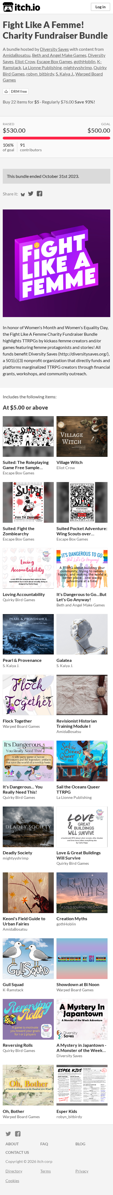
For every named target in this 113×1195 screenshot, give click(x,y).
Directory (13, 1171)
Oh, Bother (13, 1111)
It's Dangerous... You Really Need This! (23, 789)
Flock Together (17, 720)
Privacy (81, 1171)
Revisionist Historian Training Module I (76, 723)
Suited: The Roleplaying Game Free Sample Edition (26, 467)
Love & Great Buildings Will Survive (78, 855)
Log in (100, 6)
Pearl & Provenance (22, 660)
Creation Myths (71, 918)
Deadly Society (17, 852)
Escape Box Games (54, 61)
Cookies (12, 1180)
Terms (45, 1171)
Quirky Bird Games (19, 599)
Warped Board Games (21, 726)
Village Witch (69, 462)
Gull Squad (13, 984)
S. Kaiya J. (65, 73)
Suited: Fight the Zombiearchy (19, 531)
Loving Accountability (24, 594)
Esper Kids (66, 1111)
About (12, 1143)
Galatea (64, 660)
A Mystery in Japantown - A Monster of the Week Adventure (81, 1050)
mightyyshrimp (77, 67)
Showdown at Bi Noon (77, 984)
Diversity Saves (54, 49)
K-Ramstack (13, 989)
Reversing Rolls (18, 1045)
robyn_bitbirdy (40, 73)
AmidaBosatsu (16, 55)
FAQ (44, 1143)
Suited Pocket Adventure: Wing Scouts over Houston (81, 533)
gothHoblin (84, 61)
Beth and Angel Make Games (59, 55)
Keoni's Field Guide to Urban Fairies (24, 921)
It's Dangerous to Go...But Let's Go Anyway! (81, 597)
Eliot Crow (25, 61)
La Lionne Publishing (42, 67)
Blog (80, 1143)
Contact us (17, 1152)
